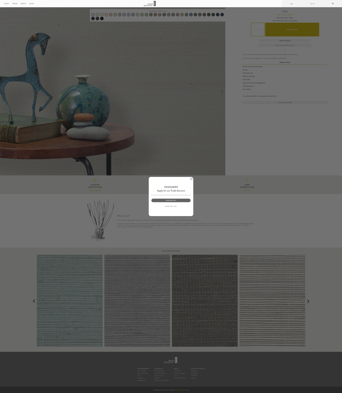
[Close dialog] (191, 179)
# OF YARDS (257, 29)
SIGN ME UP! (171, 200)
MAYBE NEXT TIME (171, 206)
